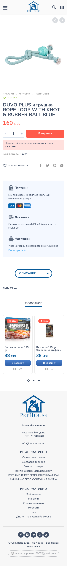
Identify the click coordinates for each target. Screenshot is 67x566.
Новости (33, 507)
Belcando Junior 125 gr (17, 349)
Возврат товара (33, 466)
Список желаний (33, 503)
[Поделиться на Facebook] (39, 165)
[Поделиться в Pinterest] (53, 165)
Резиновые (42, 93)
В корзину (45, 133)
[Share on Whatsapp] (60, 165)
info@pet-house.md (33, 443)
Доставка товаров (33, 462)
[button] (18, 363)
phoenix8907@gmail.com (41, 553)
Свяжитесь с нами (33, 457)
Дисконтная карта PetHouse (33, 516)
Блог (33, 512)
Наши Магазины (32, 425)
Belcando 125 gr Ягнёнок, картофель (48, 349)
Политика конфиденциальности (33, 471)
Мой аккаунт (33, 494)
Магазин (8, 93)
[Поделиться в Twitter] (46, 165)
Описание (27, 273)
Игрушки (24, 93)
